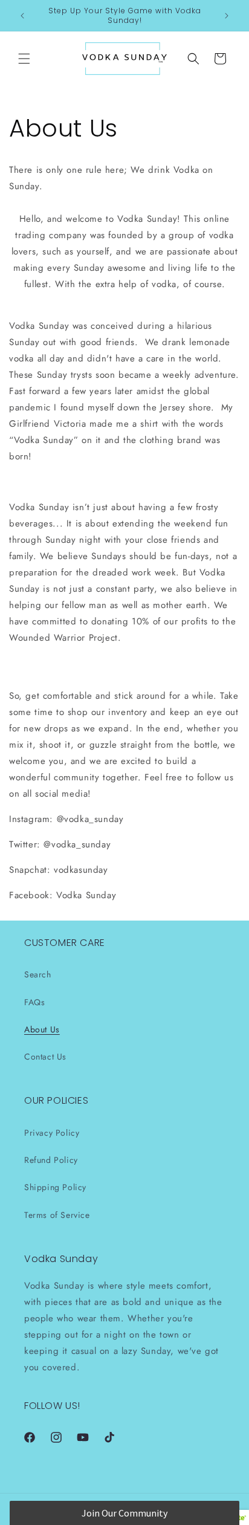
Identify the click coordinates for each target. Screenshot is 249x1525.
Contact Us (45, 1057)
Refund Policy (51, 1160)
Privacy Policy (51, 1133)
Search (37, 974)
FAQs (34, 1002)
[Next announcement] (226, 15)
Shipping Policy (55, 1187)
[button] (24, 58)
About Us (42, 1029)
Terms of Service (57, 1215)
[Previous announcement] (22, 15)
